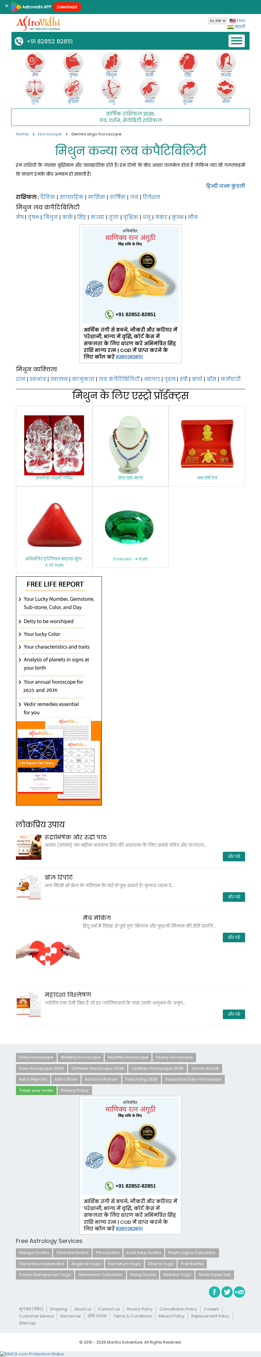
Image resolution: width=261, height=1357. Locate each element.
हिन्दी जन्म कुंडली (225, 186)
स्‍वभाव (38, 379)
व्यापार (152, 379)
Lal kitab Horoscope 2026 (157, 1068)
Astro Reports (33, 1079)
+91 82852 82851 (48, 41)
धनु (147, 217)
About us (82, 1309)
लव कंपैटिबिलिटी (119, 379)
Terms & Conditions (132, 1316)
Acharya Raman (101, 1079)
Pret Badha (192, 1264)
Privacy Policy (75, 1090)
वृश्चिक (130, 217)
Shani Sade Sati (215, 1275)
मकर (161, 217)
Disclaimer (70, 1316)
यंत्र (103, 120)
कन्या (97, 217)
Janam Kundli (205, 1068)
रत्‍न (20, 379)
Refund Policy (172, 1316)
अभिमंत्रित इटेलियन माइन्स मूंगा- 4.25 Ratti (54, 562)
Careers (211, 1309)
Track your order (36, 1090)
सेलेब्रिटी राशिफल (142, 120)
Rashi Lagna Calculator (192, 1253)
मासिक (96, 197)
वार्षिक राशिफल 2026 (130, 113)
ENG (240, 21)
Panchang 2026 (141, 1079)
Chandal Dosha (72, 1253)
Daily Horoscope (36, 1057)
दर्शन (114, 120)
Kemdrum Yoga (124, 1264)
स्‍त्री (184, 379)
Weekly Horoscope (81, 1057)
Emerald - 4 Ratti (130, 559)
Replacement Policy (210, 1316)
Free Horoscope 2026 (41, 1068)
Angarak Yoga (86, 1264)
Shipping (58, 1309)
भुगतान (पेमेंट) (31, 1309)
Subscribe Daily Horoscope (193, 1079)
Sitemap (27, 1323)
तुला (114, 217)
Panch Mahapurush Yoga (45, 1275)
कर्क (67, 217)
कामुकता (83, 379)
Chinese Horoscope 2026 (97, 1068)
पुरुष (169, 379)
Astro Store (65, 1079)
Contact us (109, 1309)
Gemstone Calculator (100, 1275)
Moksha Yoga (177, 1275)
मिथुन (50, 217)
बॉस (211, 379)
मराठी (239, 27)
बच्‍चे (197, 379)
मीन (193, 217)
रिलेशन (151, 197)
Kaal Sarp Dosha (144, 1253)
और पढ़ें (234, 856)
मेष (20, 217)
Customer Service (36, 1316)
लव (134, 197)
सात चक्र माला (130, 478)
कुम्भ (178, 217)
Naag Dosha (143, 1275)
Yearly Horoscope (174, 1057)
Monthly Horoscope (128, 1057)
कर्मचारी (231, 379)
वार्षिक (117, 197)
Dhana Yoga (160, 1264)
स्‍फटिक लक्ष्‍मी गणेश (54, 478)
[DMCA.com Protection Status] (32, 1354)
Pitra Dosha (107, 1253)
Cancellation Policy (178, 1309)
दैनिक (47, 197)
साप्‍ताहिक (72, 197)
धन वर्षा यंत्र (207, 478)
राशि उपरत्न (97, 1316)
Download (67, 7)
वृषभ (33, 217)
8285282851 (129, 357)
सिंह (81, 217)
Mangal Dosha (34, 1253)
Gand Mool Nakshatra (41, 1264)
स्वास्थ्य (59, 379)
